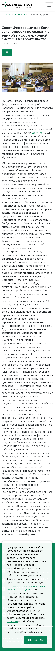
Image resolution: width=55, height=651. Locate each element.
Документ (38, 132)
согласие (12, 621)
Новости (20, 14)
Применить (35, 639)
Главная (6, 14)
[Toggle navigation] (49, 5)
